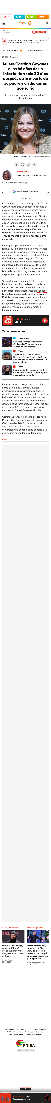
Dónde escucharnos (34, 1035)
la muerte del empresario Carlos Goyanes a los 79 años (24, 215)
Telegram (34, 164)
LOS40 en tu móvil (16, 1035)
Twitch (36, 974)
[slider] (25, 1092)
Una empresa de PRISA (25, 1043)
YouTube (20, 974)
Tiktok (15, 974)
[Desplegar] (25, 1089)
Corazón (14, 57)
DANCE (30, 17)
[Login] (47, 23)
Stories (42, 974)
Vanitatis (42, 290)
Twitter (22, 164)
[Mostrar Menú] (3, 23)
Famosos (17, 439)
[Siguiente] (47, 50)
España (5, 33)
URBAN (41, 17)
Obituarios (6, 439)
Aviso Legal (9, 1029)
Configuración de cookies (34, 1032)
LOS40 (6, 17)
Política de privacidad (38, 1029)
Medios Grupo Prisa (25, 1050)
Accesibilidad (22, 1029)
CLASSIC (19, 17)
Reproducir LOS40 (45, 320)
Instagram (9, 974)
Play (47, 1098)
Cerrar (47, 40)
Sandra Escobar (22, 171)
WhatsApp (28, 164)
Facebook (16, 164)
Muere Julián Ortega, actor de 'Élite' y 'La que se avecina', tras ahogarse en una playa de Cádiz (13, 950)
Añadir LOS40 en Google (27, 191)
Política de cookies (14, 1032)
